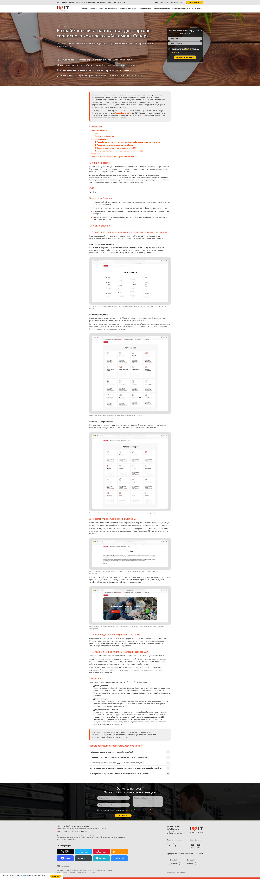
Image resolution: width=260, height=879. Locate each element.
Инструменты (102, 2)
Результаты (96, 154)
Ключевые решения (99, 139)
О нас (115, 2)
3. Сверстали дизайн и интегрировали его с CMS (115, 148)
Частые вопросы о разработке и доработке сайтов (112, 157)
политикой (175, 52)
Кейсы (64, 2)
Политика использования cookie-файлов (72, 831)
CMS (96, 133)
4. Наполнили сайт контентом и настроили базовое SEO (119, 151)
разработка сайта (123, 113)
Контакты (121, 2)
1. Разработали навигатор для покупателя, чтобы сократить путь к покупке (127, 142)
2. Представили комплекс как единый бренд (114, 145)
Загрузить (174, 863)
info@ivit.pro (177, 2)
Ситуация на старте (99, 130)
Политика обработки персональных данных (73, 826)
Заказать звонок (195, 2)
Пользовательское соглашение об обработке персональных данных (82, 829)
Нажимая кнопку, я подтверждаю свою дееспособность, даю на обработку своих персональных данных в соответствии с (186, 50)
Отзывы (71, 2)
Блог (58, 2)
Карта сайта (65, 866)
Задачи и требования (104, 136)
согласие (188, 49)
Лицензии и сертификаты (85, 2)
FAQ (109, 2)
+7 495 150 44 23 (162, 2)
